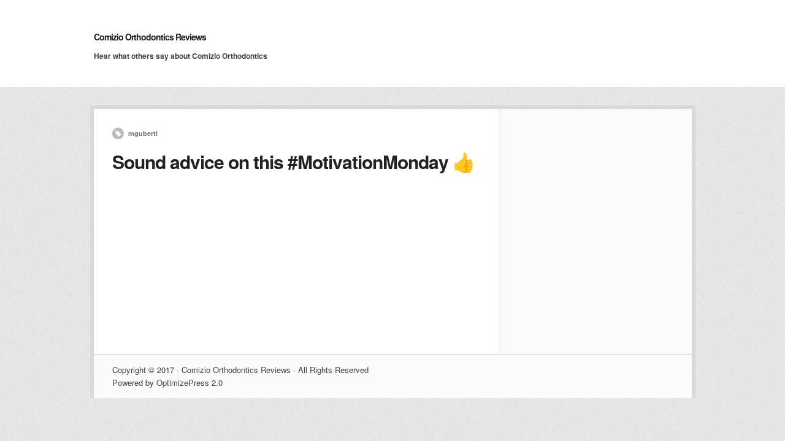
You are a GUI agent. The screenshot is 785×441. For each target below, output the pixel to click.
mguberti (143, 133)
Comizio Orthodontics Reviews (150, 37)
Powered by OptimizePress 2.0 (167, 382)
